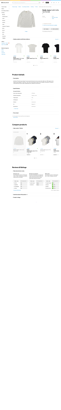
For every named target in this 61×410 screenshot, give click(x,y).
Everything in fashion (5, 10)
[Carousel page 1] (33, 65)
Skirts (3, 32)
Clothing (3, 12)
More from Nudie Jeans (55, 17)
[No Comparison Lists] (54, 2)
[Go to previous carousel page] (14, 52)
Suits (3, 34)
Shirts (3, 28)
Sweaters (4, 36)
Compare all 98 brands (17, 190)
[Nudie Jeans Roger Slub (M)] (32, 52)
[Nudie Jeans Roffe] (45, 52)
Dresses (3, 20)
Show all (56, 39)
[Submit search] (13, 3)
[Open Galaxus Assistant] (51, 2)
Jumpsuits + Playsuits (5, 26)
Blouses (3, 14)
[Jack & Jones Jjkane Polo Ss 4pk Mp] (32, 143)
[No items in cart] (58, 2)
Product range (4, 6)
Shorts (3, 30)
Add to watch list (55, 29)
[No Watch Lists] (56, 2)
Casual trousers (5, 16)
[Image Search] (39, 3)
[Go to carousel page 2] (34, 65)
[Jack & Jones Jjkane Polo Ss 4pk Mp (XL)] (45, 143)
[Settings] (43, 2)
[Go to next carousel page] (57, 52)
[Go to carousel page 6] (37, 65)
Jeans (3, 24)
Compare (46, 29)
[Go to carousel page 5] (36, 65)
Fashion (3, 8)
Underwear (3, 54)
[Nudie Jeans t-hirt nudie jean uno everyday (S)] (19, 52)
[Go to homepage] (5, 2)
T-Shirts (3, 38)
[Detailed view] (20, 184)
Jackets (3, 22)
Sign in (47, 2)
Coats (3, 18)
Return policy (15, 117)
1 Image (26, 31)
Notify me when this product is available (50, 25)
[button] (50, 23)
